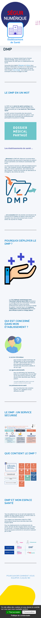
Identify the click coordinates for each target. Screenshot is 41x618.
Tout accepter (14, 612)
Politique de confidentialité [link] (20, 615)
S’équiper (21, 65)
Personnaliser (29, 612)
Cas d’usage (16, 70)
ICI (29, 578)
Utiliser (28, 65)
